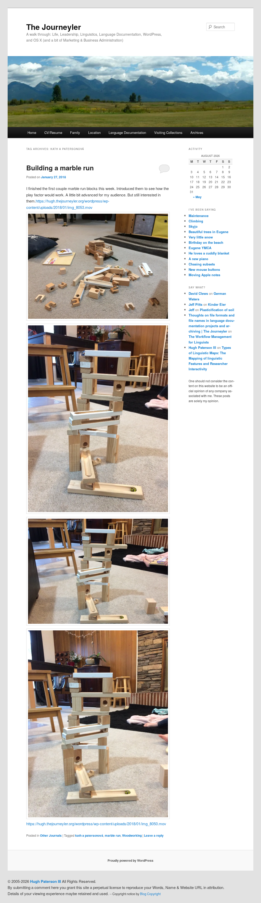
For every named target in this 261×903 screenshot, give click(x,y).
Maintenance (198, 215)
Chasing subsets (202, 264)
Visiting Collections (168, 132)
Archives (196, 132)
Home (32, 132)
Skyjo (193, 226)
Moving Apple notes (204, 274)
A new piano (198, 258)
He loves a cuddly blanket (209, 253)
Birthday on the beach (206, 242)
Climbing (196, 221)
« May (197, 197)
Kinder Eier (217, 304)
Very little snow (201, 237)
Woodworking (132, 835)
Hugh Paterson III (202, 347)
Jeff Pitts (195, 304)
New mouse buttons (204, 269)
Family (75, 132)
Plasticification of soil (217, 309)
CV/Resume (53, 132)
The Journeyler (53, 26)
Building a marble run (60, 167)
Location (94, 132)
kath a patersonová (89, 835)
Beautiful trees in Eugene (208, 231)
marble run (113, 835)
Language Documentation (127, 132)
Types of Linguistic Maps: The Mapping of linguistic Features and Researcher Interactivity (210, 358)
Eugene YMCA (200, 247)
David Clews (198, 293)
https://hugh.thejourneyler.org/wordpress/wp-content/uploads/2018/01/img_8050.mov (96, 823)
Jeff (191, 309)
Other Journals (51, 835)
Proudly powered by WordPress (130, 860)
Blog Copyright (150, 894)
